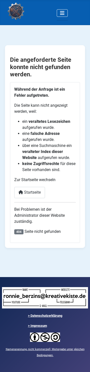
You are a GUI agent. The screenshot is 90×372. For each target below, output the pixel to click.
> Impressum (37, 326)
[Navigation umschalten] (62, 13)
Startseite (32, 192)
